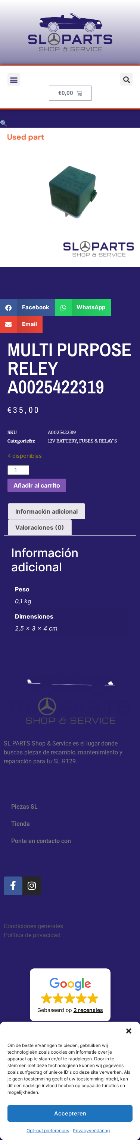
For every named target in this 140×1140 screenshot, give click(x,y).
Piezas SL (24, 806)
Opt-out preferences (48, 1130)
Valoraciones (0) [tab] (39, 527)
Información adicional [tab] (46, 511)
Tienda (20, 823)
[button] (129, 1031)
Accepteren (70, 1113)
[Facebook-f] (13, 885)
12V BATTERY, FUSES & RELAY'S (82, 441)
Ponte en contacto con (41, 840)
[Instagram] (31, 885)
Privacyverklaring (91, 1130)
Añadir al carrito (36, 485)
